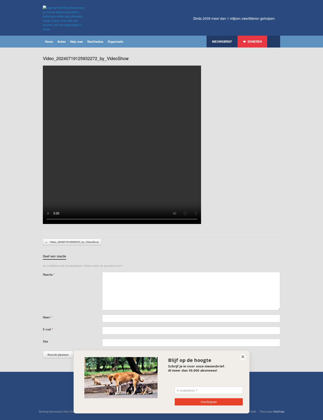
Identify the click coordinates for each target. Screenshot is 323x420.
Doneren (255, 41)
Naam (47, 317)
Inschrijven (209, 402)
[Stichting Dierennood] (65, 18)
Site (45, 341)
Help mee (76, 41)
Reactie (48, 274)
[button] (273, 42)
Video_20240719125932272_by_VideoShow (72, 242)
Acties (61, 41)
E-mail (48, 329)
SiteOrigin (279, 411)
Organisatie (115, 41)
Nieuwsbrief (222, 41)
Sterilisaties (95, 41)
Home (49, 41)
